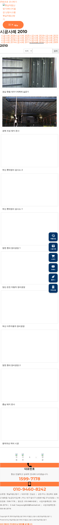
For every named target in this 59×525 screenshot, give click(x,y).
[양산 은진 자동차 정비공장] (29, 268)
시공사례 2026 (8, 36)
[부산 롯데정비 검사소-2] (29, 151)
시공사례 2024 (37, 36)
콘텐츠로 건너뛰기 (8, 1)
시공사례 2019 (51, 38)
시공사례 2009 (51, 42)
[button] (17, 457)
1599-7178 (29, 478)
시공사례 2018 (8, 40)
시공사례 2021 (22, 38)
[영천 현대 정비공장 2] (29, 346)
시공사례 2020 (37, 38)
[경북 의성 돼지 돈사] (29, 112)
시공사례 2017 (22, 40)
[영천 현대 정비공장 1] (29, 229)
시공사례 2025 (22, 36)
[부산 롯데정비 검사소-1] (29, 190)
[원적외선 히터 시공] (29, 424)
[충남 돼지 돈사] (29, 385)
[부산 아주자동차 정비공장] (29, 307)
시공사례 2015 (51, 40)
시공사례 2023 (51, 36)
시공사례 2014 (8, 42)
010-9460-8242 (29, 489)
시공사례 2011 (22, 42)
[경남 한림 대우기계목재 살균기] (29, 72)
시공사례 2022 (8, 38)
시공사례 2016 (37, 40)
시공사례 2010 (37, 42)
